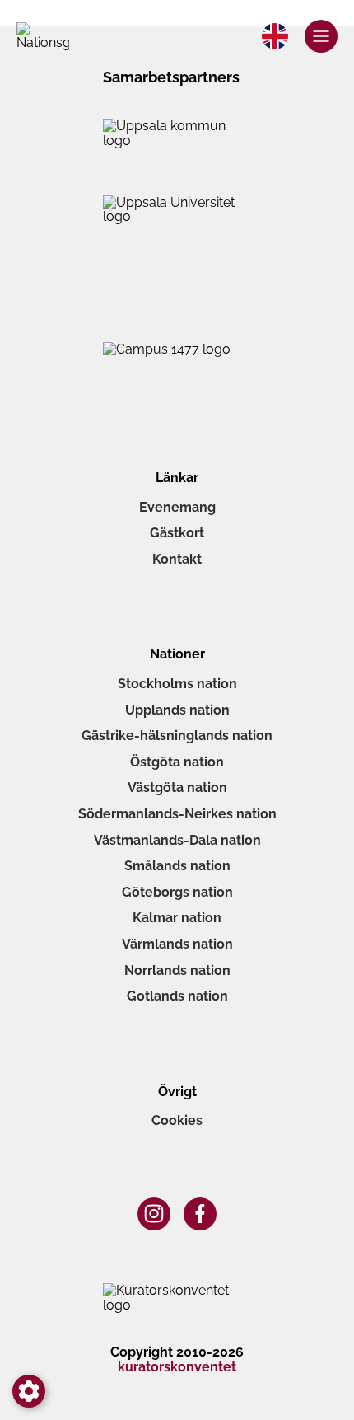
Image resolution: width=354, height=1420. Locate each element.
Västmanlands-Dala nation (177, 840)
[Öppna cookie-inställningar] (28, 1391)
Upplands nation (177, 710)
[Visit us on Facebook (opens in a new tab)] (200, 1213)
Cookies (177, 1120)
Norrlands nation (177, 970)
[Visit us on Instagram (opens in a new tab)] (153, 1213)
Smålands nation (177, 866)
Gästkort (177, 533)
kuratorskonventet (177, 1367)
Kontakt (177, 559)
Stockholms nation (177, 683)
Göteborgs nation (177, 892)
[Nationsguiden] (42, 36)
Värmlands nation (177, 944)
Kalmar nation (177, 918)
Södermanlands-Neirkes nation (177, 814)
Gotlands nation (177, 996)
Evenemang (177, 507)
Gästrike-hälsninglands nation (177, 735)
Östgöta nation (177, 762)
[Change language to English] (275, 36)
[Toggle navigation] (321, 36)
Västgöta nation (177, 787)
